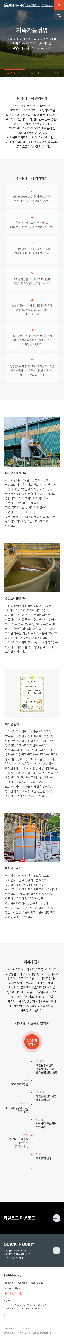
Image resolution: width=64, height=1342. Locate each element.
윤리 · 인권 (35, 73)
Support (8, 1288)
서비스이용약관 (24, 1329)
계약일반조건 (47, 5)
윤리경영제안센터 (32, 5)
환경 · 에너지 (14, 73)
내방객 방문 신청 (13, 1293)
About (18, 1288)
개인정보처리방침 (10, 1329)
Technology (37, 1282)
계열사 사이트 (9, 1315)
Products (9, 1282)
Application (22, 1282)
